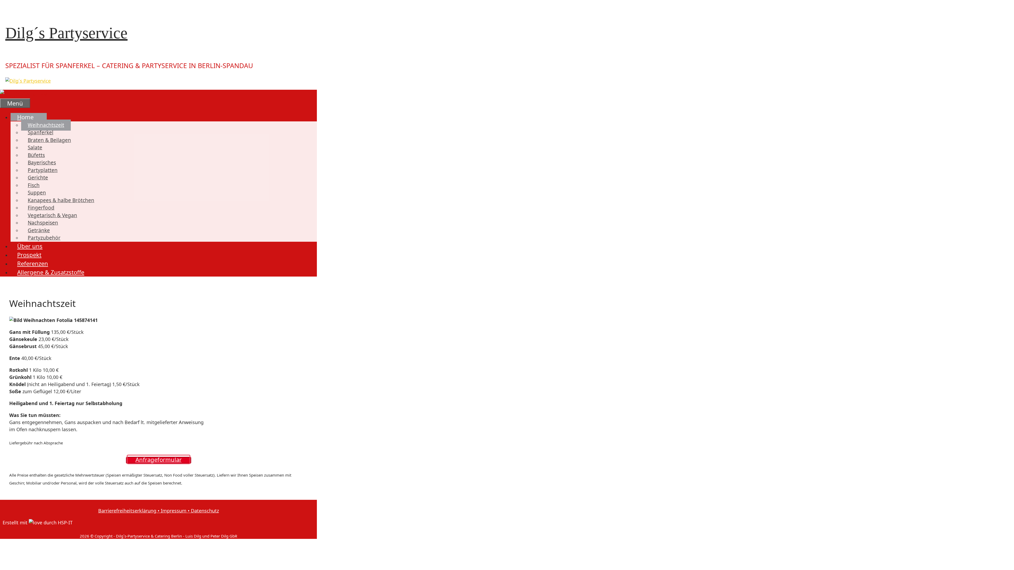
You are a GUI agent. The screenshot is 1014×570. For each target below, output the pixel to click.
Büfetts (36, 155)
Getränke (39, 230)
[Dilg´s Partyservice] (27, 94)
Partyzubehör (44, 237)
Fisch (34, 185)
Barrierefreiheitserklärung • (128, 510)
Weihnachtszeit (46, 125)
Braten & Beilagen (49, 140)
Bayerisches (42, 162)
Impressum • (174, 510)
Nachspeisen (43, 222)
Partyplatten (43, 170)
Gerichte (38, 177)
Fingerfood (41, 207)
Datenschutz (204, 510)
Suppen (37, 192)
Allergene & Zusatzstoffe (50, 272)
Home (25, 117)
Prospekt (29, 255)
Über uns (30, 246)
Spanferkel (40, 132)
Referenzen (32, 263)
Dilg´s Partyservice (66, 33)
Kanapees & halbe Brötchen (61, 200)
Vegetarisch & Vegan (52, 215)
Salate (35, 147)
